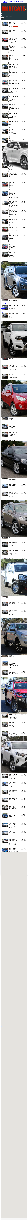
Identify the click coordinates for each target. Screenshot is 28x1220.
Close (2, 18)
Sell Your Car (15, 28)
